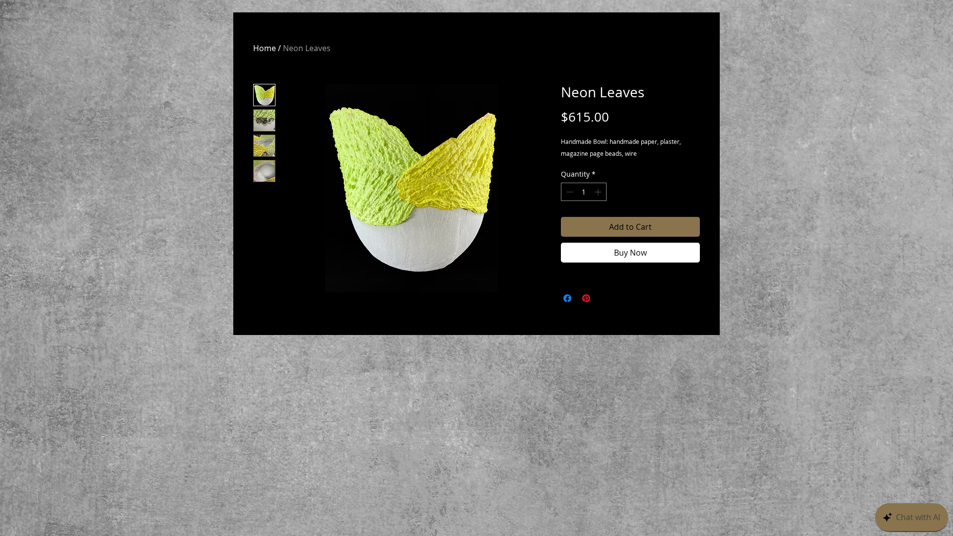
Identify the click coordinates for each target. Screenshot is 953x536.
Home (264, 48)
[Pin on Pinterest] (586, 298)
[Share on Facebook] (567, 298)
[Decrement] (568, 192)
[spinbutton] (584, 192)
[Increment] (599, 192)
